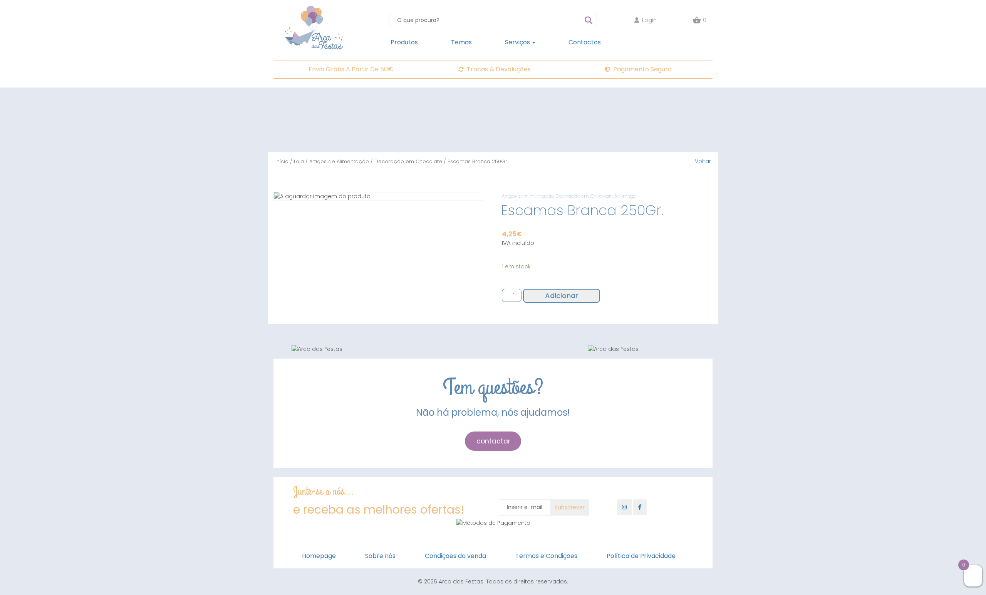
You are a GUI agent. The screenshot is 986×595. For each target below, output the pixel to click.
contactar (493, 441)
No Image (626, 196)
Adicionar (561, 295)
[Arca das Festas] (314, 9)
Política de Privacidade (641, 555)
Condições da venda (455, 555)
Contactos (584, 42)
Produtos (404, 42)
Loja (299, 161)
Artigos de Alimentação (339, 161)
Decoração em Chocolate (408, 161)
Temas (461, 42)
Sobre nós (380, 555)
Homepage (319, 555)
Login (649, 20)
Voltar (703, 161)
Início (281, 161)
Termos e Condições (546, 555)
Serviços (518, 42)
